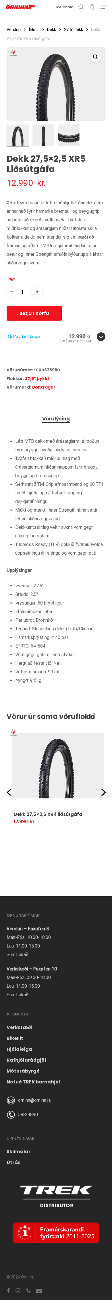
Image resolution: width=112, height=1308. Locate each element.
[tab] (56, 419)
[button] (104, 7)
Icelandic (64, 7)
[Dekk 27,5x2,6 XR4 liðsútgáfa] (58, 765)
